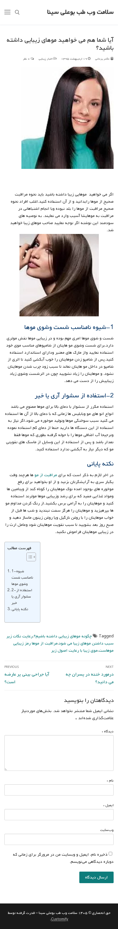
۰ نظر (27, 58)
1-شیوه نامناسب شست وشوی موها (22, 577)
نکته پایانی (20, 609)
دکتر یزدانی (102, 58)
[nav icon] (7, 12)
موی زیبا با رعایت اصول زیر (74, 650)
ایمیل (108, 805)
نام (110, 780)
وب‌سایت (107, 830)
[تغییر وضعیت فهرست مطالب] (28, 557)
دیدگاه (108, 731)
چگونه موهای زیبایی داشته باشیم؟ (63, 636)
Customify (59, 919)
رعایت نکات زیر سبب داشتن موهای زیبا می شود (60, 640)
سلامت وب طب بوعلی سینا (80, 12)
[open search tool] (17, 12)
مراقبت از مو (46, 475)
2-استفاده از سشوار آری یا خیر (22, 596)
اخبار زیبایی (46, 58)
